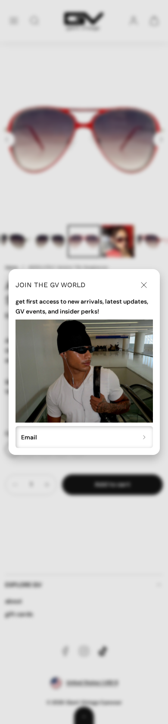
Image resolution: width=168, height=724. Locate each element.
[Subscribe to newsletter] (144, 437)
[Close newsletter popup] (144, 285)
